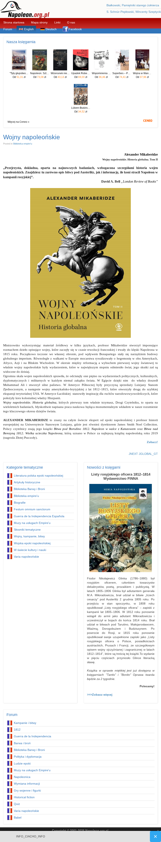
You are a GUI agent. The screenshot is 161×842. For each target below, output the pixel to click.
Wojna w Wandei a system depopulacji (142, 73)
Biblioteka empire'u (22, 143)
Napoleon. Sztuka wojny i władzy (39, 73)
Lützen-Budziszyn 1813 (80, 107)
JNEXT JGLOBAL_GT (143, 453)
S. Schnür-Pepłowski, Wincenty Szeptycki (133, 11)
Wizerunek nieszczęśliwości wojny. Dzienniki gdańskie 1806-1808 (60, 73)
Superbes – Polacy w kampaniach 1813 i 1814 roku (121, 73)
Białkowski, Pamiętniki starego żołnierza (132, 5)
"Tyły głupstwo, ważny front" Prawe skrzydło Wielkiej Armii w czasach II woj (19, 73)
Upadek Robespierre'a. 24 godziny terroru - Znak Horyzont (80, 73)
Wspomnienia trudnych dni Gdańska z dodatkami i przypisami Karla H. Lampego (101, 73)
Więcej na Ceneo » (18, 121)
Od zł (19, 77)
